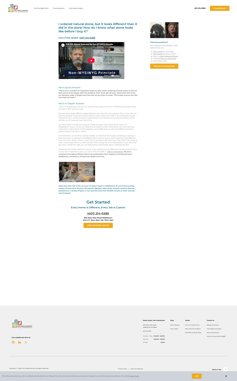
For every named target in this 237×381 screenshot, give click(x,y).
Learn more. (134, 376)
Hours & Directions (213, 332)
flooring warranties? (168, 59)
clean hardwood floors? (168, 56)
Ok (197, 376)
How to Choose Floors (192, 325)
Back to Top (216, 369)
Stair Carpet (174, 329)
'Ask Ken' (98, 188)
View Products (175, 325)
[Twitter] (25, 342)
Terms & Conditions (136, 369)
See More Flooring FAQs (164, 66)
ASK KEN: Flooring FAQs (193, 332)
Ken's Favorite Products (193, 329)
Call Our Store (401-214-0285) (216, 336)
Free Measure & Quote (214, 329)
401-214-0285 (200, 8)
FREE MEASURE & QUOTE (98, 225)
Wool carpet (158, 54)
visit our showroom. (115, 152)
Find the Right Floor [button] (41, 8)
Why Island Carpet (76, 8)
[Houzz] (19, 342)
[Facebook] (13, 342)
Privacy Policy (122, 369)
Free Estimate (220, 8)
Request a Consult (212, 325)
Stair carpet (157, 52)
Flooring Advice (59, 8)
